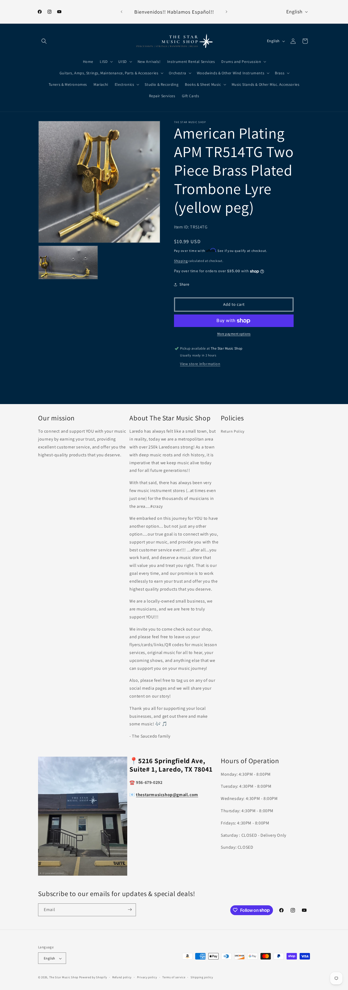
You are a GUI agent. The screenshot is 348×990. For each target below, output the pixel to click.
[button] (44, 41)
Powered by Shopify (93, 977)
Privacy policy (147, 977)
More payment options (234, 334)
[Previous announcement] (122, 12)
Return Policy (232, 431)
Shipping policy (202, 977)
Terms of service (173, 977)
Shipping (181, 261)
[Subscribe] (130, 909)
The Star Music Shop (63, 977)
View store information (200, 363)
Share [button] (184, 284)
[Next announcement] (226, 12)
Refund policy (122, 977)
